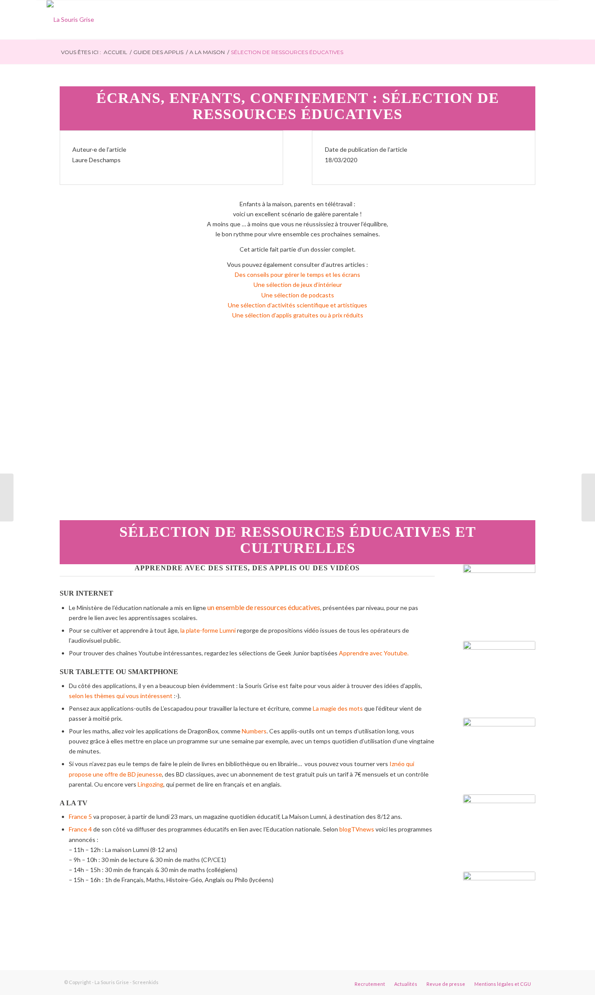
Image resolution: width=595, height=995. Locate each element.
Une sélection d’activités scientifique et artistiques (297, 305)
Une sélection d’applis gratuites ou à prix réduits (297, 315)
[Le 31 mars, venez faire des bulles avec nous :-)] (7, 497)
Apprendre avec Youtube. (374, 653)
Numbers (254, 731)
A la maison (207, 52)
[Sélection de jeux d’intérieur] (588, 497)
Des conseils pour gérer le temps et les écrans (297, 274)
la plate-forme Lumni (208, 630)
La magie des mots (338, 708)
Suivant (516, 425)
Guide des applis (158, 52)
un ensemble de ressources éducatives (263, 607)
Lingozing (150, 784)
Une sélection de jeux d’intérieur (298, 284)
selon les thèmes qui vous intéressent (121, 695)
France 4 (80, 829)
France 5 (80, 816)
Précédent (79, 425)
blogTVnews (356, 829)
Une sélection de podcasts (297, 295)
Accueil (115, 52)
